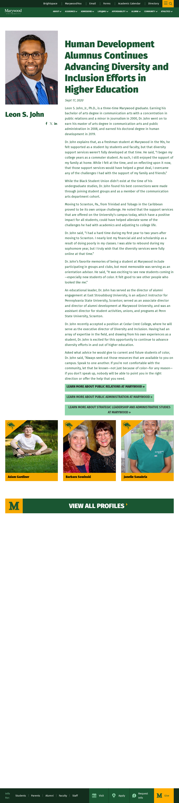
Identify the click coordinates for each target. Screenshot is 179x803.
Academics (70, 11)
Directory (153, 3)
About (56, 11)
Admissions (86, 11)
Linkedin (55, 123)
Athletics (165, 11)
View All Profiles (96, 506)
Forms (106, 3)
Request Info (143, 795)
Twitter (51, 123)
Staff (75, 795)
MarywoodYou (73, 3)
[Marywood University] (13, 11)
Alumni (134, 11)
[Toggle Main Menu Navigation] (168, 3)
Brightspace (50, 3)
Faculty (63, 795)
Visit (101, 795)
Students (20, 795)
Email (92, 3)
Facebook (46, 123)
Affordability (119, 11)
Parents (35, 795)
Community (149, 11)
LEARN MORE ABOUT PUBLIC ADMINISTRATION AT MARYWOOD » (109, 397)
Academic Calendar (129, 3)
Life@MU (102, 11)
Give (166, 795)
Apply (122, 795)
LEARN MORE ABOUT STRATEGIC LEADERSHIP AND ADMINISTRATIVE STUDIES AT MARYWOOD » (119, 409)
